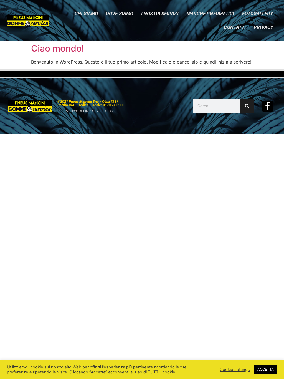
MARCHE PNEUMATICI (210, 13)
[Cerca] (247, 106)
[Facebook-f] (267, 106)
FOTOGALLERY (257, 13)
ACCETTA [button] (265, 369)
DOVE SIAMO (119, 13)
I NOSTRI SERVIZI (160, 13)
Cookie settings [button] (235, 369)
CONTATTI (235, 27)
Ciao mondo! (57, 48)
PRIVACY (263, 27)
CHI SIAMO (86, 13)
